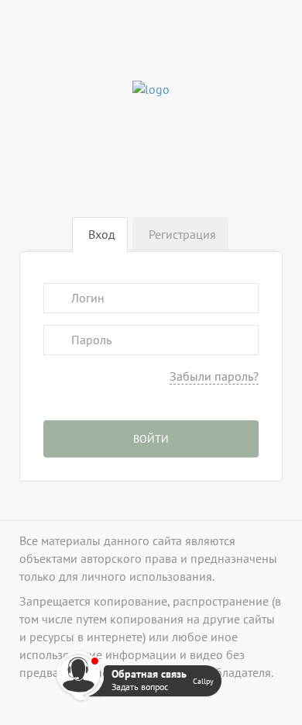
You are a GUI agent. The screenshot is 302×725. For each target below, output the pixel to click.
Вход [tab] (101, 234)
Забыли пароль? (214, 376)
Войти (151, 439)
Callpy (203, 681)
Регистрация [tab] (182, 234)
